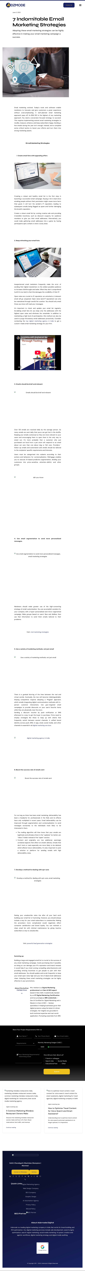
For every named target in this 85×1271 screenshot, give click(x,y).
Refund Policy (31, 1209)
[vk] (25, 1176)
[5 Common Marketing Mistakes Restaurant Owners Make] (22, 1091)
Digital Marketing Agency (30, 1184)
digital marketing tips (12, 1107)
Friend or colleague (52, 1058)
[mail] (40, 1176)
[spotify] (37, 1176)
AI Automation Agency (31, 1201)
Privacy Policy (31, 1205)
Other (64, 1064)
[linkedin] (10, 1176)
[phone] (25, 1179)
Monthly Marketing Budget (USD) (50, 1043)
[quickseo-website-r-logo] (31, 1213)
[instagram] (19, 1176)
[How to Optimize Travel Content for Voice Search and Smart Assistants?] (63, 1091)
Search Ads (50, 1061)
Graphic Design (30, 1197)
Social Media (62, 1061)
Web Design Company (31, 1188)
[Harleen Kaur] (22, 993)
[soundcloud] (31, 1176)
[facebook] (13, 1176)
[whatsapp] (34, 1176)
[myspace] (28, 1176)
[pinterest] (22, 1176)
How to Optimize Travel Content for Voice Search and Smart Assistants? (62, 1111)
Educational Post (51, 1064)
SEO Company (31, 1192)
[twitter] (16, 1176)
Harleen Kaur (22, 990)
